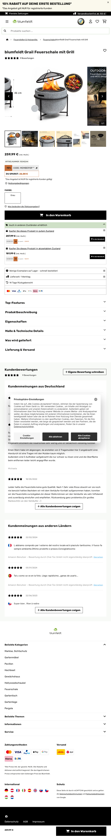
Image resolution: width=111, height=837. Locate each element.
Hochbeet (10, 670)
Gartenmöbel (12, 657)
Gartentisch (11, 695)
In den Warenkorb (58, 215)
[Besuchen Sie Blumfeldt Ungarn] (6, 797)
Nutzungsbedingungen (95, 794)
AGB (25, 821)
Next (102, 96)
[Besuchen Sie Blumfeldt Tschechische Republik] (47, 790)
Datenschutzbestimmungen (71, 794)
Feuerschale (11, 689)
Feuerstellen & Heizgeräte (26, 39)
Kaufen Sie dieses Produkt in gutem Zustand (31, 231)
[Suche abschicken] (5, 31)
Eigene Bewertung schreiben (86, 372)
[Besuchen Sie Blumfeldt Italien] (23, 790)
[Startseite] (10, 39)
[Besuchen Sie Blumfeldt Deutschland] (6, 790)
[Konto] (90, 21)
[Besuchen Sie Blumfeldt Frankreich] (18, 790)
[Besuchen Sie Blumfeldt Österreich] (12, 790)
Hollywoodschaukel (15, 683)
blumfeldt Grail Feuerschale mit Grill (72, 39)
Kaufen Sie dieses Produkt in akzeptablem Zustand (34, 248)
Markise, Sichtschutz (16, 651)
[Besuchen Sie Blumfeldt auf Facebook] (6, 816)
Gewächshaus (12, 676)
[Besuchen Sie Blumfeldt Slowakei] (41, 790)
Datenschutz (11, 821)
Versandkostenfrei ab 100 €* (91, 13)
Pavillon (9, 663)
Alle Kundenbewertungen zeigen (60, 506)
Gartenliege (11, 702)
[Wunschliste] (97, 21)
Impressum (39, 821)
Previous (9, 96)
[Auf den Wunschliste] (104, 50)
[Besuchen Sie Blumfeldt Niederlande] (12, 797)
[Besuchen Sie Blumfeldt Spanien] (29, 790)
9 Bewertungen (27, 58)
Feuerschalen (49, 39)
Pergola (9, 708)
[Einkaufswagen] (104, 21)
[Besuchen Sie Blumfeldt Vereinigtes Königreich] (35, 790)
